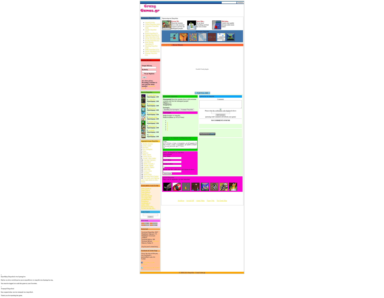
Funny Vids (210, 200)
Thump (151, 135)
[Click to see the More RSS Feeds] (154, 225)
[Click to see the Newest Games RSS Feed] (145, 223)
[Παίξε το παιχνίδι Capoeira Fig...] (143, 116)
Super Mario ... (153, 95)
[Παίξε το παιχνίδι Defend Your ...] (143, 124)
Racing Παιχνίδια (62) (152, 40)
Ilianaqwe (156, 241)
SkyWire (145, 147)
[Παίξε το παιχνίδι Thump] (143, 138)
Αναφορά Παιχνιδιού (187, 109)
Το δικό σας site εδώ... (148, 208)
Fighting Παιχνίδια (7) (152, 35)
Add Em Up (152, 108)
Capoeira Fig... (153, 113)
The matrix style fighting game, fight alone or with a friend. (150, 180)
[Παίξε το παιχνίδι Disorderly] (143, 107)
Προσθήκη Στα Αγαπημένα (171, 109)
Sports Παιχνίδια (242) (152, 51)
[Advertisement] (203, 8)
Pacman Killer (152, 117)
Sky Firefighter (147, 149)
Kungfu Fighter (148, 165)
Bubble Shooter (148, 144)
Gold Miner (147, 162)
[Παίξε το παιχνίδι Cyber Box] (143, 102)
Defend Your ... (153, 121)
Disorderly (151, 104)
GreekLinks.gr (145, 203)
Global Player (147, 156)
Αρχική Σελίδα (150, 22)
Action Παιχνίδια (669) (152, 24)
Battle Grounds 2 (149, 164)
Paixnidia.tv (145, 201)
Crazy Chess (148, 171)
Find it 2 (145, 153)
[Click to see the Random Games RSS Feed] (145, 225)
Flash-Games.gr (146, 188)
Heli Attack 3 (152, 126)
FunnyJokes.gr (145, 192)
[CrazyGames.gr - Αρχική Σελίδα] (150, 12)
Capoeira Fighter (149, 167)
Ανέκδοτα (181, 200)
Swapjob (146, 173)
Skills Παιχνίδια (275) (152, 49)
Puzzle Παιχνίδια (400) (152, 39)
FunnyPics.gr (145, 194)
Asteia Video (145, 204)
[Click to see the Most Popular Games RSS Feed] (154, 223)
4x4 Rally (151, 130)
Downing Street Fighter (151, 176)
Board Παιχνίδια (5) (151, 33)
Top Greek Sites (146, 197)
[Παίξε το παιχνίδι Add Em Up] (143, 111)
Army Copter (147, 145)
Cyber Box (151, 99)
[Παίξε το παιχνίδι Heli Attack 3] (143, 129)
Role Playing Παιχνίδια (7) (149, 43)
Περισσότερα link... (147, 206)
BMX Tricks (147, 155)
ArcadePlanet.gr (146, 199)
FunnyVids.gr (145, 190)
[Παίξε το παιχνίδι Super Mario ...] (143, 98)
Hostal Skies (148, 174)
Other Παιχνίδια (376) (152, 37)
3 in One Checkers (149, 160)
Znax (144, 151)
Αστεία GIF (190, 200)
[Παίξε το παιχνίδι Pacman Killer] (143, 120)
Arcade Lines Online (149, 158)
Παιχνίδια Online (146, 195)
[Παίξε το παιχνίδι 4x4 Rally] (143, 133)
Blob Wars (147, 169)
